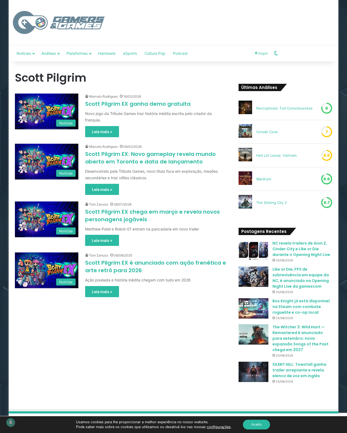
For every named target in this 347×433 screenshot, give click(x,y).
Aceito (256, 424)
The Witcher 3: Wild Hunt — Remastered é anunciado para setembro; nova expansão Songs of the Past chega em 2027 (300, 338)
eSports (130, 53)
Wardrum (263, 179)
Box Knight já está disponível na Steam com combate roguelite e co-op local (301, 306)
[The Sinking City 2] (245, 202)
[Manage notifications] (10, 422)
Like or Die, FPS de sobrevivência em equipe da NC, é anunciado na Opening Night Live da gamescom (300, 278)
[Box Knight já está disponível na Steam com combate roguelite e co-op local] (253, 308)
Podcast (180, 53)
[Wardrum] (245, 179)
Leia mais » (102, 131)
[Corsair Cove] (245, 131)
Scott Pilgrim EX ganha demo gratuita (138, 104)
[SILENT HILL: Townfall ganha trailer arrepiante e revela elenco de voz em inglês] (253, 372)
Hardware (106, 53)
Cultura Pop (154, 53)
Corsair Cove (267, 132)
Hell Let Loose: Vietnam (276, 155)
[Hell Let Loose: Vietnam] (245, 155)
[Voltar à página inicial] (59, 22)
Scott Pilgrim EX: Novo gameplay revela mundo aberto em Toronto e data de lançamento (150, 157)
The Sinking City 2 (271, 202)
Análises (48, 53)
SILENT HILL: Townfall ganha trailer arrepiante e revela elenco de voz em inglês (299, 370)
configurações (219, 427)
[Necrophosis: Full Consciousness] (245, 108)
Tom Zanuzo (98, 204)
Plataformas (77, 53)
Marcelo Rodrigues (103, 96)
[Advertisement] (228, 17)
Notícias (24, 53)
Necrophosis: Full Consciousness (284, 108)
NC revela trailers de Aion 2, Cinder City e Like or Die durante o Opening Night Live (301, 248)
